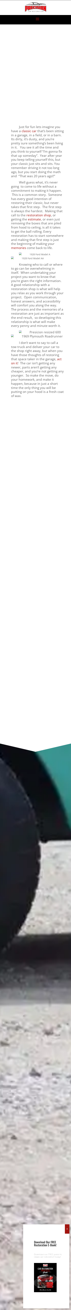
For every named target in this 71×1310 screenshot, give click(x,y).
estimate (34, 219)
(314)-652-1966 (28, 461)
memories (18, 248)
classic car (29, 131)
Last (9, 604)
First (9, 588)
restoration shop (38, 215)
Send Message (35, 721)
